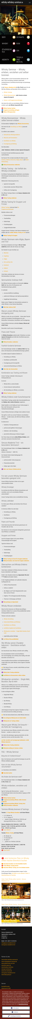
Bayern (21, 159)
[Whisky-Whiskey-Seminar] (12, 2)
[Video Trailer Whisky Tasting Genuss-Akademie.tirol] (16, 914)
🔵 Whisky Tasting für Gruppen (9, 235)
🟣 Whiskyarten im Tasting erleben (10, 721)
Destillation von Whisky (10, 140)
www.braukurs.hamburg (7, 967)
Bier (3, 37)
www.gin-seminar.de (6, 969)
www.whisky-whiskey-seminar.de (9, 959)
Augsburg (6, 256)
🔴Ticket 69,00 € (5, 850)
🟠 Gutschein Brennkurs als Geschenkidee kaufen (14, 863)
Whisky (5, 43)
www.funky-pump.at (6, 974)
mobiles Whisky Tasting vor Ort (17, 232)
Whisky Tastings (8, 92)
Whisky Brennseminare (9, 95)
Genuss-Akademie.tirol (10, 87)
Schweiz (3, 159)
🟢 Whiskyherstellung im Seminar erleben (12, 748)
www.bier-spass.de (6, 965)
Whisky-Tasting (10, 833)
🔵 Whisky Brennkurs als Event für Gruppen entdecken (15, 560)
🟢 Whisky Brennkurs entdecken (9, 342)
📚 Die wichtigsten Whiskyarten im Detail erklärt (13, 718)
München (6, 253)
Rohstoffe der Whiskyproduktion (12, 134)
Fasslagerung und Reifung (10, 144)
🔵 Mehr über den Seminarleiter (9, 369)
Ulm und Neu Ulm (8, 262)
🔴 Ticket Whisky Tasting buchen (9, 865)
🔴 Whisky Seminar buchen (8, 108)
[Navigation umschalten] (30, 2)
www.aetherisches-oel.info (8, 963)
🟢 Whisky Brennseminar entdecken (10, 164)
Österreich (13, 159)
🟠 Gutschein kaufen (6, 773)
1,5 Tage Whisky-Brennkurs (13, 812)
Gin (17, 50)
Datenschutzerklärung (23, 1004)
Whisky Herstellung (8, 619)
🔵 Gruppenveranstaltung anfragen (10, 110)
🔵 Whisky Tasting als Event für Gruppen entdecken (14, 559)
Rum (18, 43)
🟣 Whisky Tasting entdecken (8, 198)
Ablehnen (16, 1012)
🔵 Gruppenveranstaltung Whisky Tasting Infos (13, 803)
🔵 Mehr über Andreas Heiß (8, 307)
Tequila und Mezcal (19, 59)
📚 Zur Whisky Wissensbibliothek (9, 639)
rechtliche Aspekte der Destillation (12, 628)
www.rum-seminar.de (6, 971)
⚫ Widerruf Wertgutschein (8, 112)
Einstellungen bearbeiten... (16, 1016)
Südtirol (8, 159)
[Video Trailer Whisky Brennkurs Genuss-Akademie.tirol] (16, 891)
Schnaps (20, 37)
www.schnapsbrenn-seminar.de (9, 961)
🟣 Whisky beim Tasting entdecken (10, 672)
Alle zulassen (16, 1008)
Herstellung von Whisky (16, 126)
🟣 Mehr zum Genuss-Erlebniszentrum (11, 469)
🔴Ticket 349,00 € (6, 830)
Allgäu (17, 159)
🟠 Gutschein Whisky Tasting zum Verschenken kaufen (15, 867)
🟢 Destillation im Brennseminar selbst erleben (13, 675)
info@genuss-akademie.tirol (8, 943)
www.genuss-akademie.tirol (8, 944)
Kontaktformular (5, 986)
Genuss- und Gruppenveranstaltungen (13, 100)
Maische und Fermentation (10, 137)
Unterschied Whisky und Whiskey (12, 622)
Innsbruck (6, 265)
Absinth (5, 60)
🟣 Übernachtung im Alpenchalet (9, 602)
